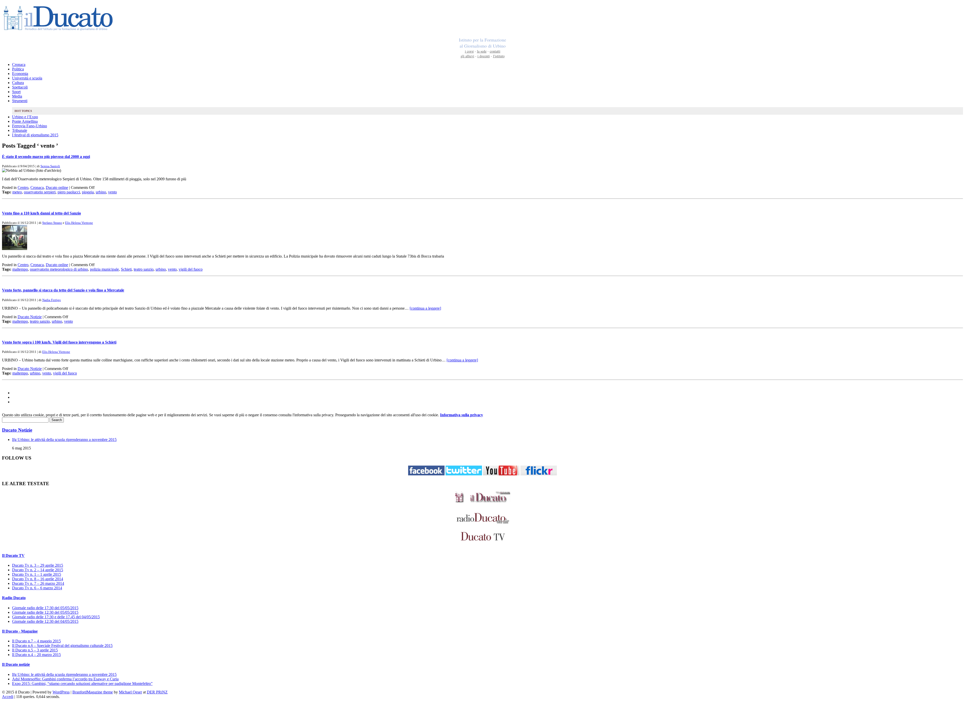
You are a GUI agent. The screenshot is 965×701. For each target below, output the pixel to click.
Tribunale (19, 130)
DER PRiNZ (157, 692)
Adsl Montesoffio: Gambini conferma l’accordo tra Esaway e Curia (65, 679)
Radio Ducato (14, 598)
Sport (16, 92)
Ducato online (57, 187)
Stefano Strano (52, 223)
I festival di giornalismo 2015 (35, 135)
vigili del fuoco (191, 269)
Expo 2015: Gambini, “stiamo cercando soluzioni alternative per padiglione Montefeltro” (82, 683)
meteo (17, 192)
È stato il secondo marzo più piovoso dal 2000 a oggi (46, 156)
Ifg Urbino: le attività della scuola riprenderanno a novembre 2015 (64, 439)
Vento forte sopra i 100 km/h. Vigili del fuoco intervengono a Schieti (59, 342)
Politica (18, 69)
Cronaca (18, 64)
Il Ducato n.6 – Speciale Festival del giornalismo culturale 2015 (62, 645)
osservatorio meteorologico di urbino (59, 269)
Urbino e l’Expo (25, 117)
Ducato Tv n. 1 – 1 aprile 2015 (36, 574)
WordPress (61, 692)
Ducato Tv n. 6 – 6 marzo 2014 (37, 588)
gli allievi (467, 56)
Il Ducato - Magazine (20, 631)
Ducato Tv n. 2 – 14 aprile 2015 (37, 570)
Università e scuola (27, 78)
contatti (495, 51)
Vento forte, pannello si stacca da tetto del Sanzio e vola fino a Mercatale (63, 290)
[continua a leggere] (425, 308)
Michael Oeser (130, 692)
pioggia (88, 192)
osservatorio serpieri (40, 192)
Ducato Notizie (30, 317)
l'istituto (499, 56)
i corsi (469, 51)
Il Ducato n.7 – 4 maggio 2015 (36, 641)
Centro (23, 187)
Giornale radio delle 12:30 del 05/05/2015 (45, 612)
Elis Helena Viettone (79, 223)
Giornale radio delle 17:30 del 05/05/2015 (45, 608)
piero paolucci (69, 192)
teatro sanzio (144, 269)
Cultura (18, 82)
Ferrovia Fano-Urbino (29, 126)
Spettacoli (20, 87)
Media (17, 96)
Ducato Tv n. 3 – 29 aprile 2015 (37, 565)
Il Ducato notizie (16, 664)
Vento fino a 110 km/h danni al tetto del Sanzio (41, 213)
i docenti (483, 56)
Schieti (126, 269)
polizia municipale (104, 269)
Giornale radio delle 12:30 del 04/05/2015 (45, 621)
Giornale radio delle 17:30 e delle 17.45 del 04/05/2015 (56, 617)
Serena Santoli (50, 166)
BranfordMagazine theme (92, 692)
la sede (482, 51)
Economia (20, 73)
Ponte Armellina (25, 121)
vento (112, 192)
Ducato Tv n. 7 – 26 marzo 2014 (38, 583)
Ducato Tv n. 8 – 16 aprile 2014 (37, 579)
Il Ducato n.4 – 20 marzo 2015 (36, 654)
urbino (101, 192)
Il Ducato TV (13, 555)
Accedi (7, 696)
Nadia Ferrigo (51, 300)
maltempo (20, 269)
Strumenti (19, 101)
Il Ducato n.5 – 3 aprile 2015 (35, 650)
